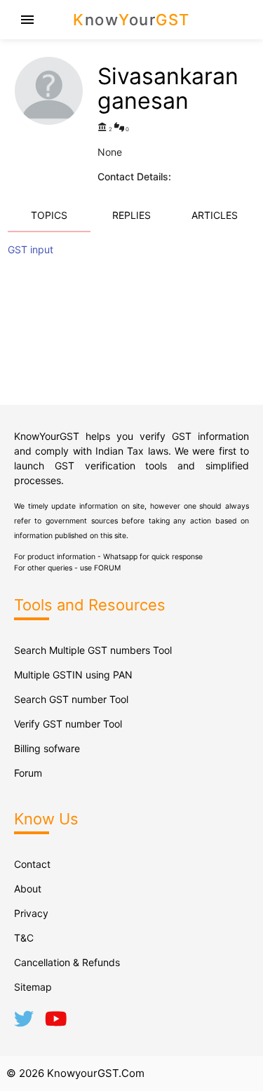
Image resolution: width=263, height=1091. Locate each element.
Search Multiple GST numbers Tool (93, 650)
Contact (32, 864)
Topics (49, 215)
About (27, 889)
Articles (214, 215)
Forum (28, 773)
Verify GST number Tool (68, 724)
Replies (131, 215)
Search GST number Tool (71, 699)
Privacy (31, 913)
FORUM (107, 568)
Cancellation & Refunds (67, 962)
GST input (30, 249)
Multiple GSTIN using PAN (73, 675)
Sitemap (33, 987)
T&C (24, 938)
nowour (131, 20)
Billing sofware (47, 748)
